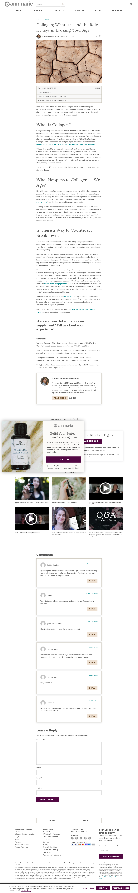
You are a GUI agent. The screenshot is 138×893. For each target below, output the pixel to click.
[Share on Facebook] (93, 36)
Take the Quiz (90, 441)
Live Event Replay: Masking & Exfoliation (27, 533)
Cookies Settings (87, 888)
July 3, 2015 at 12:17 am (92, 675)
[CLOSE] (134, 888)
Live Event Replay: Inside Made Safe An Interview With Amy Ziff (106, 503)
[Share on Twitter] (96, 36)
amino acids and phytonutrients (57, 284)
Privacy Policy (108, 877)
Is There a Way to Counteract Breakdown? (53, 100)
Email (39, 778)
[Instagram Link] (74, 398)
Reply (92, 581)
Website (39, 788)
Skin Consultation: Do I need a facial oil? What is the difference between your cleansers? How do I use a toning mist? (105, 534)
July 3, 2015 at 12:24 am (92, 647)
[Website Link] (70, 398)
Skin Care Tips (42, 20)
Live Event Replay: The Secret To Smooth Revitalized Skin (31, 503)
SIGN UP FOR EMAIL (111, 856)
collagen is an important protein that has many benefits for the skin (65, 144)
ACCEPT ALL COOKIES (121, 888)
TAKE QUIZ (63, 459)
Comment (40, 740)
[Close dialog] (81, 423)
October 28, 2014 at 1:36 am (92, 700)
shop (86, 820)
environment (41, 202)
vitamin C (68, 296)
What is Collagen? (44, 92)
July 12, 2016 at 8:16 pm (92, 621)
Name (39, 768)
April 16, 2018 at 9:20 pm (92, 563)
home (52, 820)
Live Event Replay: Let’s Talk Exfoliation (64, 502)
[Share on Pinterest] (100, 36)
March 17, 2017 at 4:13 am (92, 593)
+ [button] (99, 100)
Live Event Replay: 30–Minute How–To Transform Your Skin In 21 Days (69, 533)
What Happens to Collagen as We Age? (52, 96)
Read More (60, 398)
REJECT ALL (103, 888)
